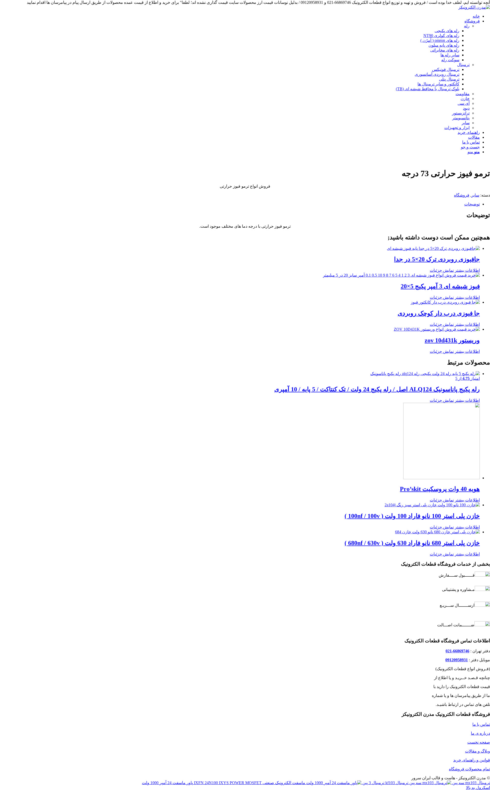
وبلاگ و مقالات (477, 751)
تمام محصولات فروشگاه (469, 769)
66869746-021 (457, 651)
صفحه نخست (478, 742)
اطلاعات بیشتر (467, 270)
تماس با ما (481, 724)
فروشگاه (461, 195)
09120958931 (456, 660)
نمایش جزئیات (442, 270)
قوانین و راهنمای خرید (471, 760)
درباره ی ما (480, 733)
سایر (475, 195)
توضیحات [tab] (472, 204)
